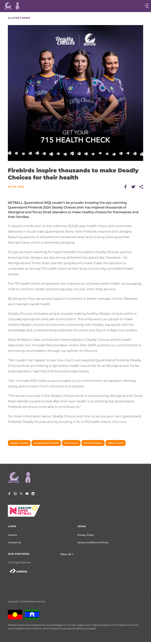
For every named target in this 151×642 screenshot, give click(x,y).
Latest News (20, 17)
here (122, 422)
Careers (12, 534)
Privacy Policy (85, 534)
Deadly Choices (19, 442)
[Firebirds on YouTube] (27, 494)
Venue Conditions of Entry (93, 542)
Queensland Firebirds (46, 442)
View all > (67, 554)
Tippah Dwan (115, 442)
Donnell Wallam (93, 442)
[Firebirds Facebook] (9, 494)
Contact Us (14, 542)
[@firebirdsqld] (15, 494)
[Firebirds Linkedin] (32, 494)
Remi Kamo (71, 442)
